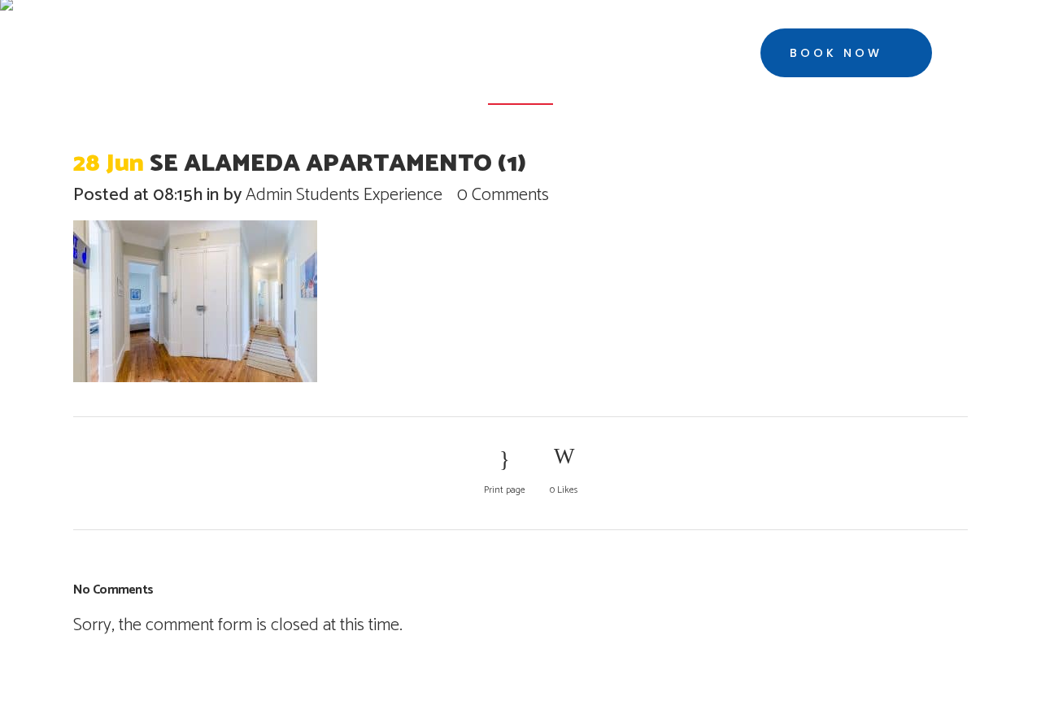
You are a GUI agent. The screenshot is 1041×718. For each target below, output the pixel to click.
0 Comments (503, 195)
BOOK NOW (836, 53)
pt (980, 54)
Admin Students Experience (344, 195)
